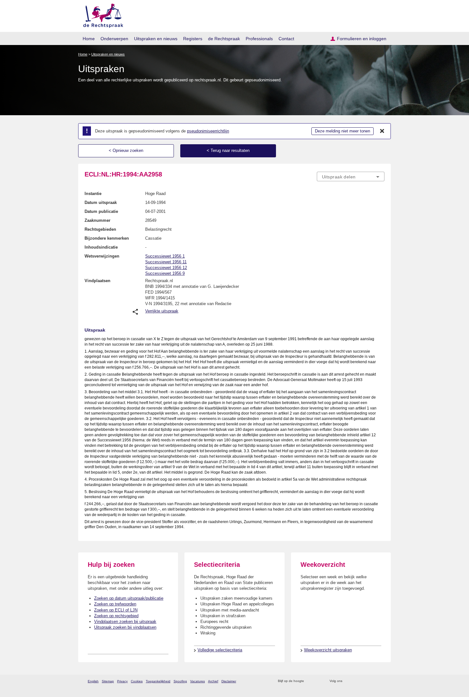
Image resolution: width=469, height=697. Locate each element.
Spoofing (180, 681)
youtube (381, 681)
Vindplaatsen (97, 280)
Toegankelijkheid (158, 681)
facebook (356, 681)
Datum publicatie (101, 211)
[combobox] (350, 176)
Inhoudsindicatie (101, 247)
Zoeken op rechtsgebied (116, 615)
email (318, 681)
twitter (348, 681)
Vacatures (197, 681)
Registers (192, 38)
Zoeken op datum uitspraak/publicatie (128, 598)
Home (89, 38)
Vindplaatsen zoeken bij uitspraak (125, 621)
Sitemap (108, 681)
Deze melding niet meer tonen (342, 131)
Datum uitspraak (101, 202)
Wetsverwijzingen (102, 256)
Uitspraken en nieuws (155, 38)
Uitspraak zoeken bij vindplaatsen (125, 627)
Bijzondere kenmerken (107, 238)
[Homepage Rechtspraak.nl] (101, 14)
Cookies (137, 681)
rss (310, 681)
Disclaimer (228, 681)
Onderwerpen (114, 38)
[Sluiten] (382, 131)
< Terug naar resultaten (228, 150)
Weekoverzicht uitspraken (328, 650)
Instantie (93, 193)
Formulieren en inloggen (361, 38)
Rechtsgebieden (100, 229)
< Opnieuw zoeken (126, 150)
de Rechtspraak (224, 38)
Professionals (259, 38)
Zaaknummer (97, 220)
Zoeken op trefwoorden (115, 604)
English (93, 681)
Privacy (122, 681)
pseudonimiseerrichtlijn (208, 131)
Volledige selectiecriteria (219, 650)
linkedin (372, 681)
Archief (213, 681)
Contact (286, 38)
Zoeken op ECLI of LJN (116, 610)
